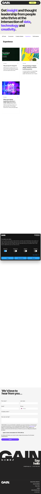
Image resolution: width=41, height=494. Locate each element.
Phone (21, 406)
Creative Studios (19, 36)
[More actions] (18, 63)
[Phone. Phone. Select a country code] (22, 408)
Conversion (11, 36)
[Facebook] (10, 460)
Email (2, 406)
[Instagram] (5, 460)
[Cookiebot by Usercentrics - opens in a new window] (35, 235)
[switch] (15, 251)
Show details (35, 254)
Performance (36, 36)
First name (4, 401)
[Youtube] (8, 460)
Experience (28, 36)
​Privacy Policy (37, 485)
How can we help (5, 417)
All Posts (4, 36)
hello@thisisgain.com (27, 466)
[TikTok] (13, 460)
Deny (7, 258)
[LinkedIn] (2, 460)
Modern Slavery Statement (35, 481)
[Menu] (38, 2)
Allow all (33, 258)
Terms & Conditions (36, 483)
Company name (5, 411)
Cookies (38, 488)
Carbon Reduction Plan (35, 489)
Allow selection (20, 258)
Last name (22, 401)
